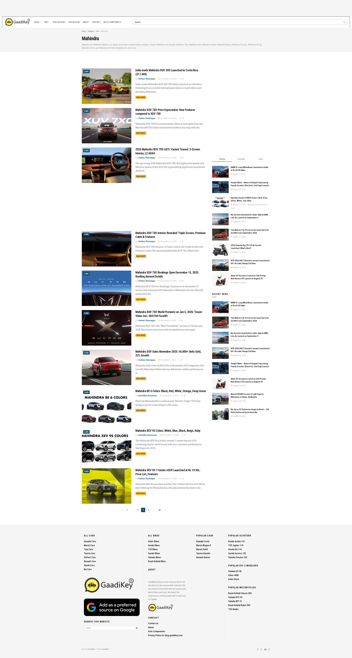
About (86, 22)
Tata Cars (88, 549)
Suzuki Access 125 (237, 553)
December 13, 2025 (168, 281)
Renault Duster (203, 557)
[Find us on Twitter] (261, 650)
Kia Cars (88, 569)
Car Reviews (74, 22)
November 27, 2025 (170, 396)
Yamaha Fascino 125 (237, 557)
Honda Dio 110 (235, 549)
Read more (141, 97)
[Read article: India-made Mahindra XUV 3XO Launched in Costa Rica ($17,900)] (106, 86)
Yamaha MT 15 (235, 601)
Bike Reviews (59, 22)
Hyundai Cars (90, 541)
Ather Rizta (233, 579)
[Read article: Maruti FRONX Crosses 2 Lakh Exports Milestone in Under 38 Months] (220, 399)
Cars (46, 22)
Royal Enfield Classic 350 (239, 593)
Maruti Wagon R (203, 545)
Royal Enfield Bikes (157, 561)
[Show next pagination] (165, 510)
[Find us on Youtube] (265, 650)
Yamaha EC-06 (234, 571)
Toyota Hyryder (203, 553)
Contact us (153, 623)
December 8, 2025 (168, 320)
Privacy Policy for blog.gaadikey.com (165, 635)
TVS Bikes (153, 549)
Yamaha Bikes (154, 557)
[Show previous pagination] (122, 510)
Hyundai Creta (202, 541)
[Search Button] (344, 22)
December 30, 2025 (168, 79)
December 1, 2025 (168, 360)
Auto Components (112, 22)
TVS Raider (233, 609)
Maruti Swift (202, 549)
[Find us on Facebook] (257, 650)
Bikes (36, 22)
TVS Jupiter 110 (235, 545)
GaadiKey (91, 649)
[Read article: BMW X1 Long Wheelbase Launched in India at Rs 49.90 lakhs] (220, 307)
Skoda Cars (89, 565)
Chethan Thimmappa (146, 79)
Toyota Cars (89, 553)
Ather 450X (233, 575)
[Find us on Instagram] (269, 650)
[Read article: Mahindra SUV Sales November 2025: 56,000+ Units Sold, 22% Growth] (106, 367)
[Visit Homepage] (18, 22)
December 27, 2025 (168, 158)
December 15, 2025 (168, 241)
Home (84, 31)
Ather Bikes (153, 541)
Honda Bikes (154, 545)
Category (91, 31)
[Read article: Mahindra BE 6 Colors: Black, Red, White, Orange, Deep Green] (106, 407)
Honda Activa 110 (236, 541)
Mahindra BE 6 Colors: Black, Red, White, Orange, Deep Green (170, 391)
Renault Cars (90, 561)
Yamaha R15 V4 (235, 597)
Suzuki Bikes (154, 553)
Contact (96, 22)
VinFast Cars (90, 557)
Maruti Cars (89, 545)
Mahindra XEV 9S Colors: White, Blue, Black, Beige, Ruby (167, 430)
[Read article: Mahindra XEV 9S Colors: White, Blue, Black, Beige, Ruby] (106, 446)
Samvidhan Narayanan (147, 396)
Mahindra (104, 31)
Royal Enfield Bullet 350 (239, 605)
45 (160, 510)
